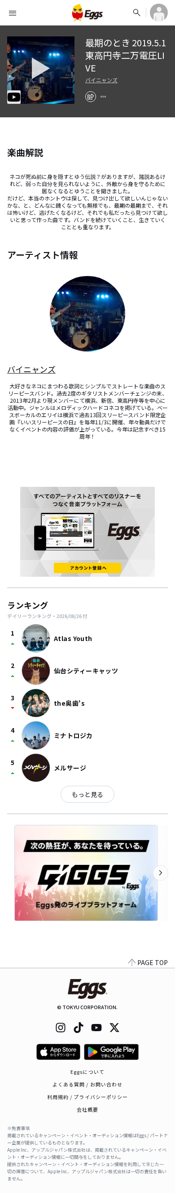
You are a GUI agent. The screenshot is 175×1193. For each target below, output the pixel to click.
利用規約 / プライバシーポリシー (87, 1096)
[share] (90, 96)
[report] (103, 96)
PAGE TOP (152, 962)
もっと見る (87, 794)
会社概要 (87, 1109)
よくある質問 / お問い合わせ (87, 1084)
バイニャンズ (101, 80)
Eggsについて (87, 1071)
